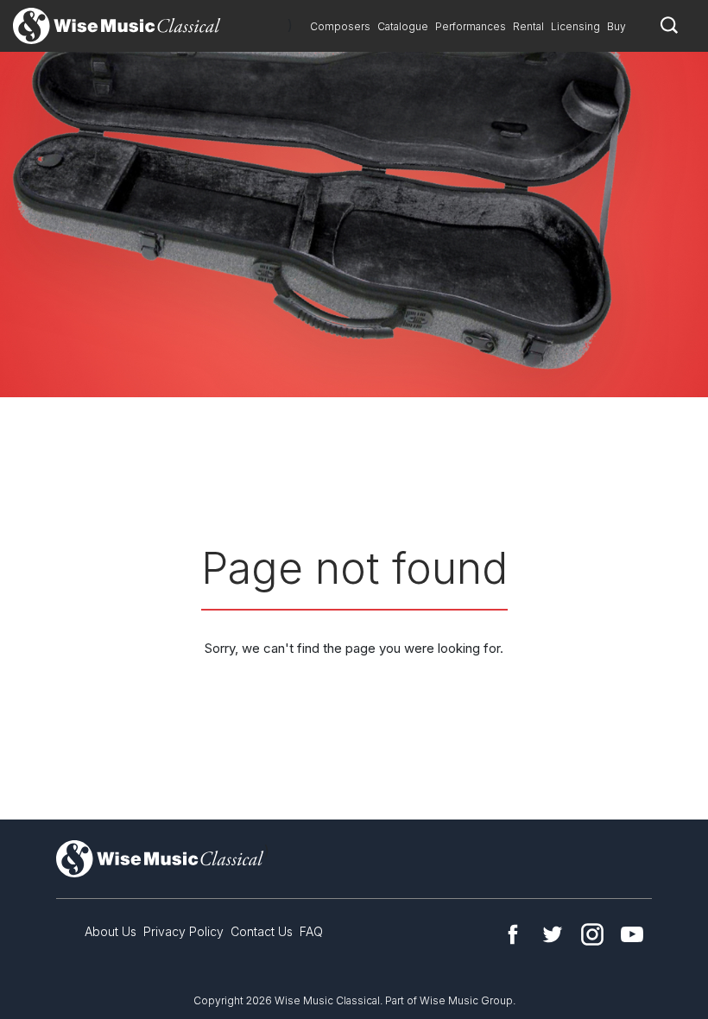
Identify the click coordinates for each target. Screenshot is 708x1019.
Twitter (552, 934)
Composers (340, 26)
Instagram (592, 934)
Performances (470, 26)
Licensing (575, 26)
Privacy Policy (183, 931)
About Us (110, 931)
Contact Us (262, 931)
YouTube (632, 934)
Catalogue (402, 26)
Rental (528, 26)
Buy (616, 26)
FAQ (311, 931)
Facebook (513, 934)
